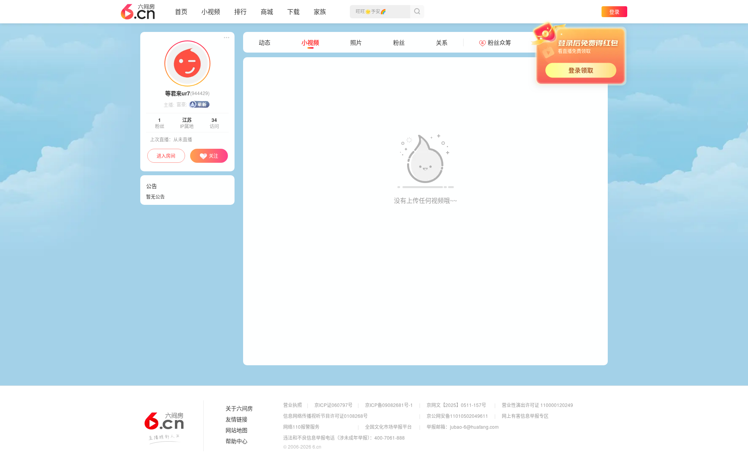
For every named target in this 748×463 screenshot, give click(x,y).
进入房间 (166, 155)
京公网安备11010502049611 (457, 415)
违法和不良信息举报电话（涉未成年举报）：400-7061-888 (344, 437)
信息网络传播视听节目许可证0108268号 (325, 415)
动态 (264, 42)
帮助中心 (236, 441)
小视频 (210, 11)
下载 (293, 11)
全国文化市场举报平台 (388, 426)
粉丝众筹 (499, 42)
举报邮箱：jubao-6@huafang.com (463, 426)
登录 (614, 11)
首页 (181, 11)
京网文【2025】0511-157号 (456, 404)
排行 (240, 11)
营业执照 (292, 404)
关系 (442, 42)
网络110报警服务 (301, 426)
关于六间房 (239, 408)
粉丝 (399, 42)
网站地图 (236, 430)
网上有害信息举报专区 (525, 415)
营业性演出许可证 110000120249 (537, 404)
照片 (356, 42)
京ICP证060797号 (333, 404)
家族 (320, 11)
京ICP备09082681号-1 (389, 404)
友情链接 (236, 419)
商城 (267, 11)
